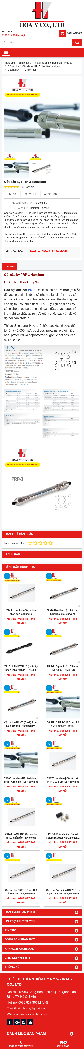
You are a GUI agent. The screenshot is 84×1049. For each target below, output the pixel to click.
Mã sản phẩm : (20, 202)
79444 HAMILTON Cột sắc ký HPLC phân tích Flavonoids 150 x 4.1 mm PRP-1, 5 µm (21, 838)
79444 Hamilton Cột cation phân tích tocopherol (21, 612)
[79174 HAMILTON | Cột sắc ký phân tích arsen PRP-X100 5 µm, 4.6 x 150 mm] (21, 646)
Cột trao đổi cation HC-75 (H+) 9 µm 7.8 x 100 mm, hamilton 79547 (63, 894)
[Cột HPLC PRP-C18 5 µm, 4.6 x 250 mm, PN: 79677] (63, 702)
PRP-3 (32, 290)
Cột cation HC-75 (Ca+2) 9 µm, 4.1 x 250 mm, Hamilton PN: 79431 (21, 726)
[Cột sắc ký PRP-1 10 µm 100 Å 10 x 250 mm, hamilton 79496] (21, 869)
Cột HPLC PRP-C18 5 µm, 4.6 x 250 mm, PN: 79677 (63, 724)
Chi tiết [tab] (9, 266)
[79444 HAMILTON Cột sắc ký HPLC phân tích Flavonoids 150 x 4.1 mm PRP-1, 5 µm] (21, 814)
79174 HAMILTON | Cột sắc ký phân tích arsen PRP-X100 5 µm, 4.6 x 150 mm (21, 670)
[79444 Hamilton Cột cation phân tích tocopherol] (21, 590)
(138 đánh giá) (27, 187)
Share (13, 194)
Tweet (31, 194)
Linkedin (51, 194)
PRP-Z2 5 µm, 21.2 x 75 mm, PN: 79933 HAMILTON (62, 668)
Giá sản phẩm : (15, 251)
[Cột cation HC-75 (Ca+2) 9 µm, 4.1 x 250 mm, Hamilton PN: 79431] (21, 702)
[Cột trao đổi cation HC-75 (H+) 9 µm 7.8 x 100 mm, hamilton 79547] (63, 869)
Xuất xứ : (23, 208)
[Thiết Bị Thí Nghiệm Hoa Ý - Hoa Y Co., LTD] (42, 27)
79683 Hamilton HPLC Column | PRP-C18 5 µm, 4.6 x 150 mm (21, 780)
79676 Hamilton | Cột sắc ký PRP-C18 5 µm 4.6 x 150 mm (63, 780)
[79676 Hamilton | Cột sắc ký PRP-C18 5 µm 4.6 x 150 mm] (63, 758)
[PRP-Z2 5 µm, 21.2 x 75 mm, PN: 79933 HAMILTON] (63, 646)
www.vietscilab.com (33, 1014)
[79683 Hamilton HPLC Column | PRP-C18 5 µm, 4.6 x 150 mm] (21, 758)
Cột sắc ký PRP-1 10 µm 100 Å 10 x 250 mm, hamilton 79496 (21, 894)
